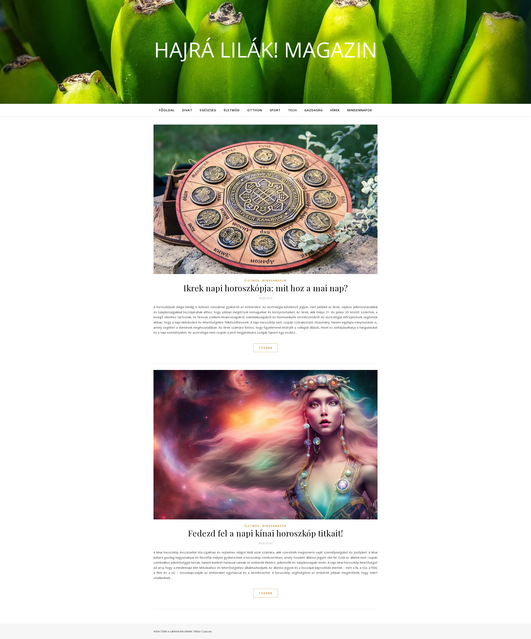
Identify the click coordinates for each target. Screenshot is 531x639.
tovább (266, 348)
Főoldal (167, 110)
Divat (187, 110)
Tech (292, 110)
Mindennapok (359, 110)
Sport (275, 110)
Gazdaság (313, 110)
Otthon (254, 110)
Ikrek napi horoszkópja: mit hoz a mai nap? (265, 287)
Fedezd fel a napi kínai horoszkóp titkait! (265, 533)
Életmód (232, 110)
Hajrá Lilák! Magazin (265, 49)
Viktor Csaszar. (203, 631)
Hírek (335, 110)
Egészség (208, 110)
